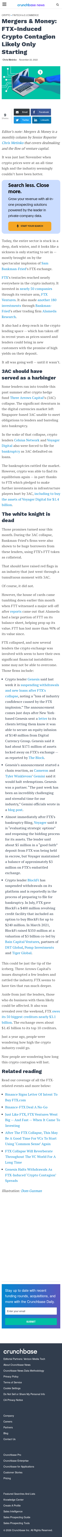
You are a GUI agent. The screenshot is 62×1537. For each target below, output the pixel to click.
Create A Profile (12, 1505)
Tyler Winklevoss (18, 776)
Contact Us (9, 1439)
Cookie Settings (11, 1388)
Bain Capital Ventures (22, 941)
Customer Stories (12, 1472)
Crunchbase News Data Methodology (23, 1370)
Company (8, 1415)
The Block (36, 757)
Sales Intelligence (13, 1511)
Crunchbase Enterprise (16, 1460)
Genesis (34, 679)
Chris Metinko (10, 59)
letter (43, 718)
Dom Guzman (31, 1190)
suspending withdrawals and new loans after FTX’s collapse (32, 690)
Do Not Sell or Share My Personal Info (24, 1394)
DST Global (14, 947)
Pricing (7, 1478)
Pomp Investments (39, 947)
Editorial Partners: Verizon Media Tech (24, 1359)
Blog (5, 1433)
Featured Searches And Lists (19, 1493)
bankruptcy (11, 451)
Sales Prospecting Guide (16, 1517)
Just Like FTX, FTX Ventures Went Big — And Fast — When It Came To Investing (32, 1120)
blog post (15, 809)
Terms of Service (12, 1382)
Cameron (41, 770)
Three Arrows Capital (27, 397)
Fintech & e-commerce (25, 15)
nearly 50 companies (36, 288)
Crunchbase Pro (12, 1454)
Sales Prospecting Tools (16, 1523)
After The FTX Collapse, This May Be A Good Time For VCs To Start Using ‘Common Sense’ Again (31, 1138)
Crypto (6, 15)
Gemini (39, 776)
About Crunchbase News (16, 1364)
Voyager (40, 822)
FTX (5, 277)
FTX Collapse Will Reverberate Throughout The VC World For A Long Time (30, 1157)
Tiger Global (22, 953)
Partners (8, 1427)
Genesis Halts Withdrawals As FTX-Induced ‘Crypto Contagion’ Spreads (30, 1175)
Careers (7, 1421)
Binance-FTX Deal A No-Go (26, 1107)
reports (16, 611)
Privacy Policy (10, 1376)
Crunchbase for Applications (18, 1466)
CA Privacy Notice (13, 1400)
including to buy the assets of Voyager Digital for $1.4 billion (31, 499)
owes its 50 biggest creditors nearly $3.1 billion (31, 1017)
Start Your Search (32, 226)
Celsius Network (26, 440)
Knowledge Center (13, 1499)
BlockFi (33, 880)
